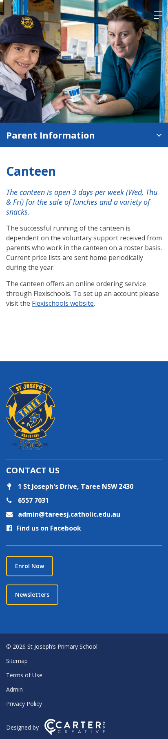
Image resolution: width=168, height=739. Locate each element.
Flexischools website (63, 303)
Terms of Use (24, 675)
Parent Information (50, 135)
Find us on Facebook (48, 528)
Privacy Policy (24, 704)
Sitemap (17, 661)
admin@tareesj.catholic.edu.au (68, 514)
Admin (14, 689)
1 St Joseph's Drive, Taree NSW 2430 (74, 486)
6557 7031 (32, 500)
